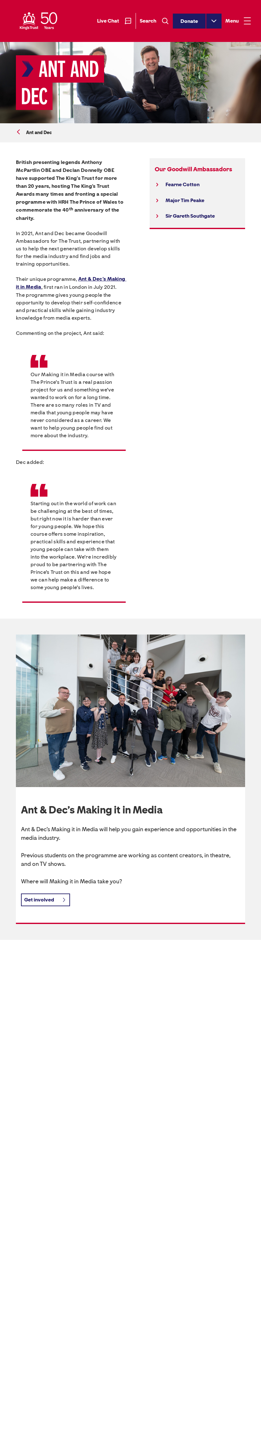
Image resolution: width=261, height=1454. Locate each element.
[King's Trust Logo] (38, 21)
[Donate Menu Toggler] (214, 20)
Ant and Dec (39, 132)
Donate (189, 21)
